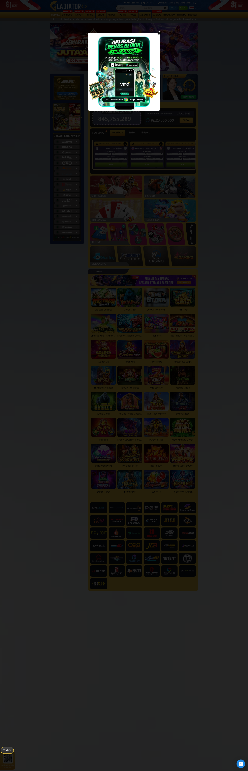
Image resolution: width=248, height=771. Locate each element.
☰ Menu (7, 750)
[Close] (159, 33)
